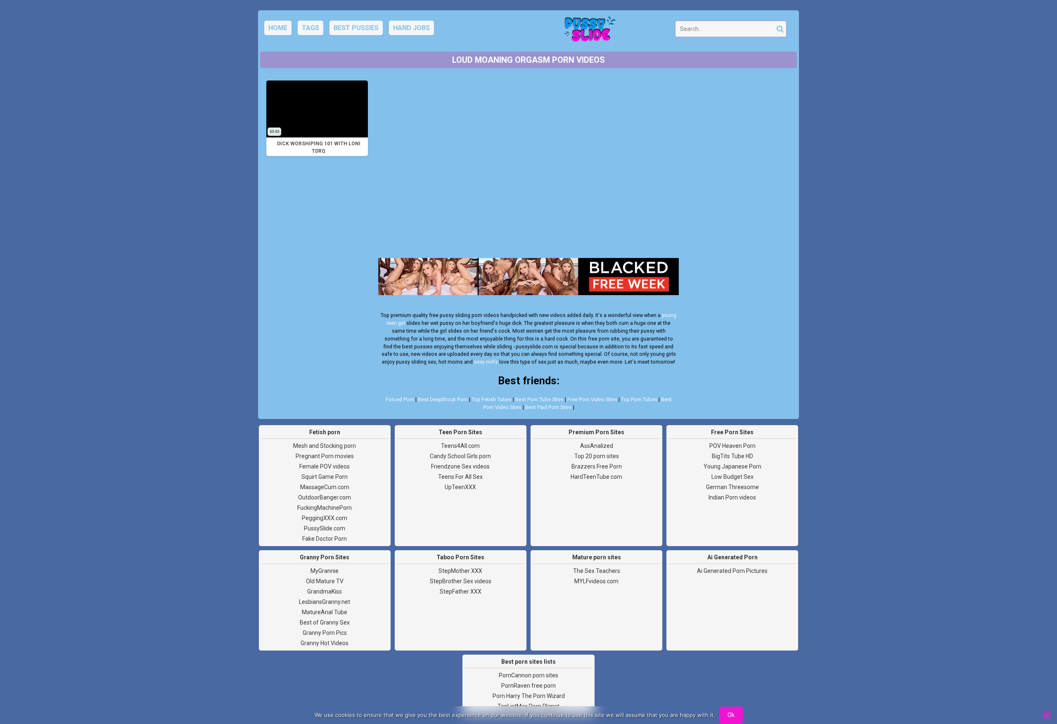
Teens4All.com (460, 445)
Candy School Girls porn (460, 456)
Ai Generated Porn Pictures (732, 571)
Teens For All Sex (460, 476)
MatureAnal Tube (324, 612)
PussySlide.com (324, 528)
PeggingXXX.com (324, 518)
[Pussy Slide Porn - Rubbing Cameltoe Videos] (587, 31)
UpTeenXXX (460, 487)
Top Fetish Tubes (492, 399)
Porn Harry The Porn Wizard (529, 696)
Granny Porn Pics (325, 632)
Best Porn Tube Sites (539, 399)
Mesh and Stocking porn (324, 445)
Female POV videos (324, 466)
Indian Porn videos (732, 497)
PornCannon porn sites (528, 675)
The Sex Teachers (596, 571)
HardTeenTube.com (596, 476)
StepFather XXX (460, 591)
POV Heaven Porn (732, 445)
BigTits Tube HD (732, 456)
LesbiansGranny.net (324, 602)
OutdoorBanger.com (324, 497)
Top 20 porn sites (596, 456)
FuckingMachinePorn (324, 507)
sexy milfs (486, 362)
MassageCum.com (324, 487)
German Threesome (732, 487)
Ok (731, 715)
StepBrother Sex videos (460, 581)
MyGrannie (324, 571)
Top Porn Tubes (639, 399)
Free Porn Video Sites (592, 399)
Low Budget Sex (732, 476)
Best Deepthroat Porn (443, 399)
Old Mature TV (325, 581)
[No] (1047, 715)
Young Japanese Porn (732, 466)
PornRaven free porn (528, 685)
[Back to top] (1032, 687)
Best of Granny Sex (325, 622)
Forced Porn (400, 399)
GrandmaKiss (324, 591)
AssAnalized (596, 445)
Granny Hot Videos (324, 643)
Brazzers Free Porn (596, 466)
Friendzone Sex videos (460, 466)
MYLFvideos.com (596, 581)
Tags (310, 28)
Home (277, 28)
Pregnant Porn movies (325, 456)
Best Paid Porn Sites (548, 407)
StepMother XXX (460, 571)
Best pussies (356, 28)
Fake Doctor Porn (324, 538)
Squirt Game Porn (324, 476)
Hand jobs (411, 28)
